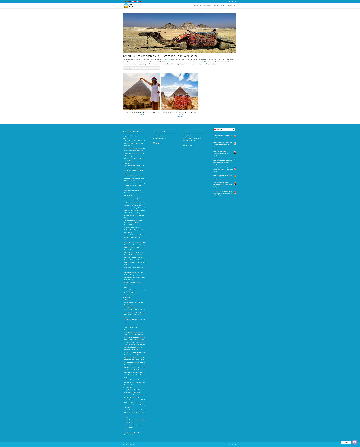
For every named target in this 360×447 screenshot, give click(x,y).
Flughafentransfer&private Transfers (134, 153)
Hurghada (127, 163)
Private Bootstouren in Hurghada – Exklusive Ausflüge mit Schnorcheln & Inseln (134, 215)
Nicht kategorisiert (129, 385)
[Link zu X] (232, 1)
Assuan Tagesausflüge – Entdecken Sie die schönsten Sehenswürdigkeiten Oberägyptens (134, 143)
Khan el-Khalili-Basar (206, 62)
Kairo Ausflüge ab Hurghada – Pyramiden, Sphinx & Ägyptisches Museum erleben (133, 193)
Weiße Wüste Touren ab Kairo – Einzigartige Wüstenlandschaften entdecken (133, 285)
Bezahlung (186, 136)
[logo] (129, 5)
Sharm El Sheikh (168, 59)
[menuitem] (197, 5)
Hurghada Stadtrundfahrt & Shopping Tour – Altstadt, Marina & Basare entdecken (134, 185)
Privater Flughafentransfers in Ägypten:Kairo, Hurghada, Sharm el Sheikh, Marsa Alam (134, 158)
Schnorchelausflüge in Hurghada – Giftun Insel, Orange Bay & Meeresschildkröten (133, 222)
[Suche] (235, 5)
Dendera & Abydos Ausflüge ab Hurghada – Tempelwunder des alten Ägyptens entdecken (134, 178)
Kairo (125, 240)
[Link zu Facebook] (229, 1)
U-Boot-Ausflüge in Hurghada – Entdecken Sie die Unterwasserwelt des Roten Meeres (134, 230)
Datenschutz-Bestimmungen (192, 138)
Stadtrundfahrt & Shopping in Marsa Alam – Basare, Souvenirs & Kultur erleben (134, 375)
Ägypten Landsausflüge (130, 136)
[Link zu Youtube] (235, 1)
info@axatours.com (159, 138)
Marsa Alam (127, 330)
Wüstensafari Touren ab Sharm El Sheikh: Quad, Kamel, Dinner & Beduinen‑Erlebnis (133, 432)
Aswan (126, 138)
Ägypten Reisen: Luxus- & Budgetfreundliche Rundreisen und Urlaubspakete (133, 302)
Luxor (125, 317)
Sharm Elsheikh (128, 387)
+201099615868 (158, 136)
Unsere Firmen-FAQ (189, 140)
